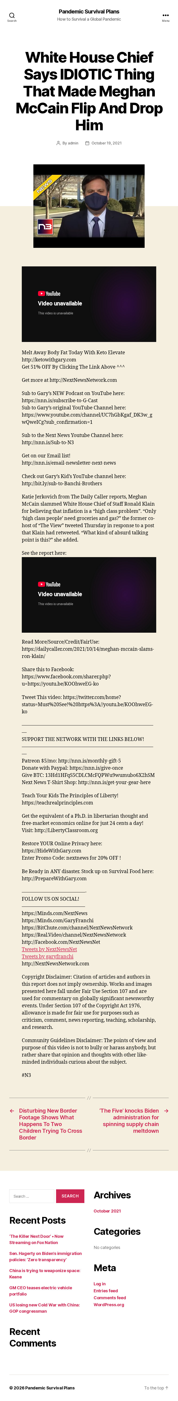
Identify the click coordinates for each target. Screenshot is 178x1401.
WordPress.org (109, 1304)
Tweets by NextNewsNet (49, 949)
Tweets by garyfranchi (47, 957)
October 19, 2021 (107, 143)
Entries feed (106, 1290)
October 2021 (107, 1211)
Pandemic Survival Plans (89, 11)
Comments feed (110, 1297)
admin (73, 143)
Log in (99, 1283)
